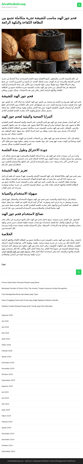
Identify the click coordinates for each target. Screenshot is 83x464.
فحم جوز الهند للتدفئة (15, 251)
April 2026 (6, 339)
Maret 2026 (6, 345)
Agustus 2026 (7, 315)
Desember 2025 (8, 362)
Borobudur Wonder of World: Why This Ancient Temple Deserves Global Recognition (34, 288)
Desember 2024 (8, 433)
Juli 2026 (5, 321)
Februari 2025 (7, 422)
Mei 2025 (5, 404)
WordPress (70, 461)
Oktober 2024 (7, 445)
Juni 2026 (5, 327)
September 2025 (8, 380)
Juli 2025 (5, 392)
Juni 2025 (5, 398)
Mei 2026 (5, 333)
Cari (4, 264)
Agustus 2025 (7, 386)
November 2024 (8, 439)
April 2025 (6, 410)
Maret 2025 (6, 416)
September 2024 (8, 451)
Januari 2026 (6, 357)
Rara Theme (50, 461)
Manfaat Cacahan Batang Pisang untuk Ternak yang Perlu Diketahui (27, 306)
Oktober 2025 (7, 374)
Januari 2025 (6, 428)
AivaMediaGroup (14, 4)
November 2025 (8, 368)
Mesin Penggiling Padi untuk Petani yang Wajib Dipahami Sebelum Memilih (30, 300)
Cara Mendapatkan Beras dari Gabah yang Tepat (20, 294)
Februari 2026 (7, 351)
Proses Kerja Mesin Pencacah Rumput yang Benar (20, 282)
